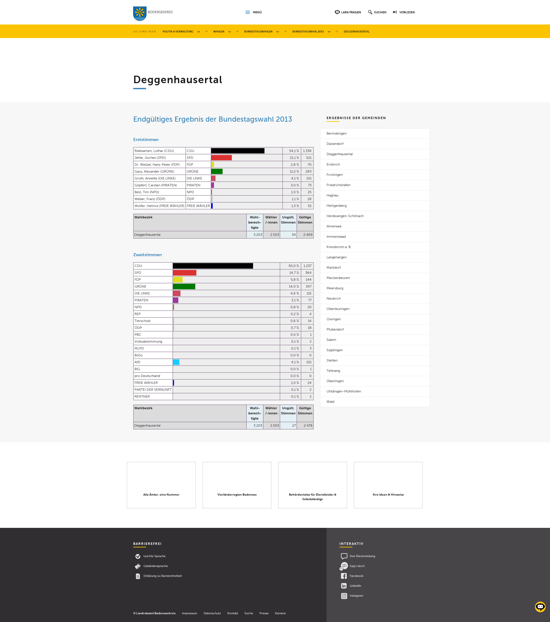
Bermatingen (337, 133)
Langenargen (337, 257)
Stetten (332, 360)
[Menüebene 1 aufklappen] (199, 31)
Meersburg (335, 288)
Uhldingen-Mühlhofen (344, 391)
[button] (377, 14)
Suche (248, 613)
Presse (264, 613)
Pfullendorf (335, 329)
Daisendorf (335, 144)
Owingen (334, 319)
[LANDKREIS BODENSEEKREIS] (153, 14)
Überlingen (335, 381)
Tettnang (333, 370)
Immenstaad (336, 236)
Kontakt (232, 613)
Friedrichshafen (338, 185)
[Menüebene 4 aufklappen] (330, 31)
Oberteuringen (338, 309)
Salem (331, 340)
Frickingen (335, 174)
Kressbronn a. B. (339, 247)
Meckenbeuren (338, 278)
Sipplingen (335, 350)
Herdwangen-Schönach (345, 216)
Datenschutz (212, 613)
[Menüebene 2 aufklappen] (230, 31)
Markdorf (334, 267)
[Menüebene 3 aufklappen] (278, 31)
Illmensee (334, 226)
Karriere (280, 613)
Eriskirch (333, 164)
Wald (330, 401)
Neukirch (334, 298)
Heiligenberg (337, 205)
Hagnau (332, 195)
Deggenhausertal (340, 154)
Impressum (189, 613)
